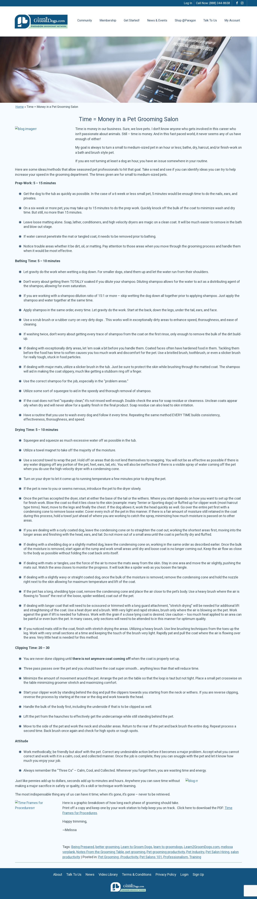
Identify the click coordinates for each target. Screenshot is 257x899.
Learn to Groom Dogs (136, 847)
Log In (188, 3)
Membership (108, 20)
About (57, 874)
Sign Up (198, 874)
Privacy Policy (166, 874)
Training (195, 857)
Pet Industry (195, 852)
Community (84, 20)
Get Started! (132, 20)
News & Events (157, 20)
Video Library (108, 874)
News (90, 874)
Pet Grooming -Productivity (118, 857)
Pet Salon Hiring (217, 852)
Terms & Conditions (136, 874)
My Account (232, 20)
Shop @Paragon (185, 20)
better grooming (107, 847)
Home (19, 107)
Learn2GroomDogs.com (202, 847)
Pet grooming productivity (166, 852)
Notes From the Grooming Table (100, 852)
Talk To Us (210, 20)
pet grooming (135, 852)
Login (184, 874)
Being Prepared (82, 847)
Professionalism (175, 857)
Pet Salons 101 (151, 857)
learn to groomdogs (168, 847)
